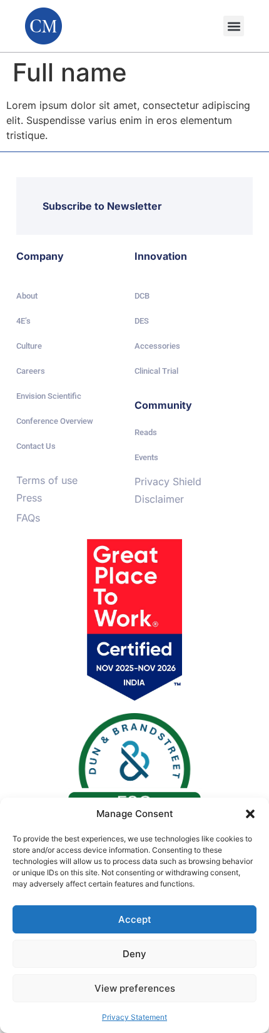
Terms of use (47, 480)
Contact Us (36, 446)
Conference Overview (54, 421)
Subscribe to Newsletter (102, 206)
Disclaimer (159, 499)
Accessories (157, 346)
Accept (134, 919)
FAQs (28, 517)
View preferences (134, 988)
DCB (142, 296)
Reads (145, 432)
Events (146, 457)
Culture (29, 346)
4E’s (23, 321)
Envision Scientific (48, 396)
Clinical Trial (156, 371)
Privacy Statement (134, 1017)
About (27, 296)
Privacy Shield (167, 481)
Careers (30, 371)
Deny (134, 954)
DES (141, 321)
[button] (250, 814)
